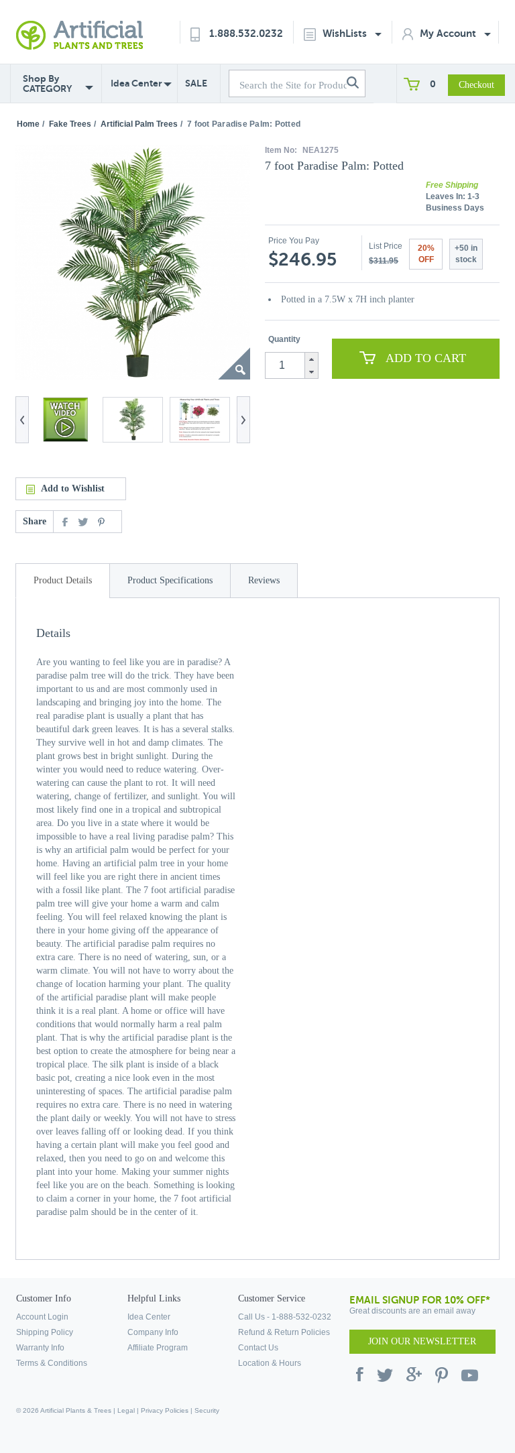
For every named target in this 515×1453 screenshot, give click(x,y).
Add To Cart (426, 358)
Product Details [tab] (63, 580)
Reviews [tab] (264, 580)
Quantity (284, 339)
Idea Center (136, 83)
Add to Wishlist (73, 488)
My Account (449, 33)
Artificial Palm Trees (139, 124)
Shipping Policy (44, 1332)
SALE (196, 83)
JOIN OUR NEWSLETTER (422, 1341)
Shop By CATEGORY (47, 84)
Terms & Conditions (51, 1363)
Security (206, 1410)
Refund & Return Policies (284, 1332)
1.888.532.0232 (246, 33)
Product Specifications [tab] (170, 580)
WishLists (346, 33)
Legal (126, 1410)
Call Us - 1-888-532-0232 (284, 1317)
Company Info (152, 1332)
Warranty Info (40, 1347)
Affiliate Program (157, 1347)
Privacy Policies (164, 1410)
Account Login (42, 1317)
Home (28, 124)
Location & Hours (269, 1363)
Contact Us (258, 1347)
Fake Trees (70, 124)
